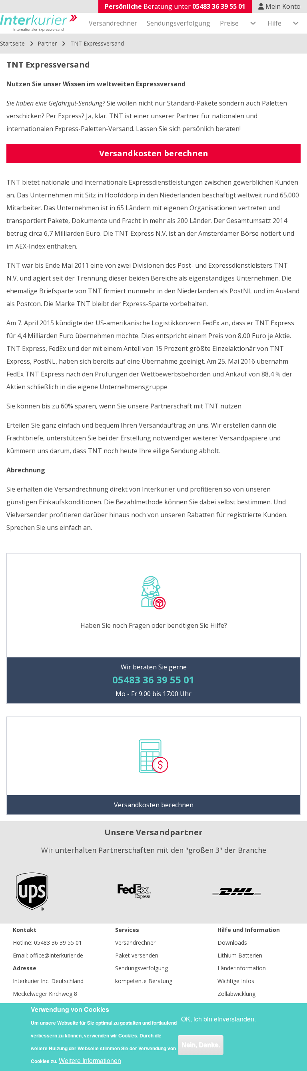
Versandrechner (135, 942)
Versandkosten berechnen (153, 153)
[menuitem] (113, 23)
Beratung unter (175, 6)
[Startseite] (38, 23)
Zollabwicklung (236, 993)
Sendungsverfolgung (141, 968)
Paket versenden (136, 955)
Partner (47, 43)
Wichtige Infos (235, 981)
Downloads (232, 942)
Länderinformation (241, 968)
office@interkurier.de (56, 955)
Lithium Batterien (239, 955)
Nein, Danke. (200, 1044)
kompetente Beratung (143, 981)
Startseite (12, 43)
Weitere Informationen (90, 1060)
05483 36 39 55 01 (58, 942)
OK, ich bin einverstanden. (218, 1018)
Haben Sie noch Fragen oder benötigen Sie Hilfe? (153, 625)
